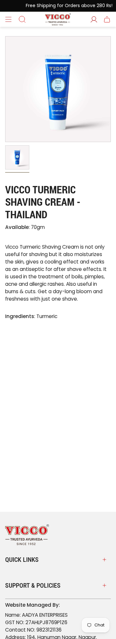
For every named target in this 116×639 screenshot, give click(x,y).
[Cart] (107, 19)
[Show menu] (8, 19)
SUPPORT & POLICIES (33, 585)
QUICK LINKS (22, 559)
